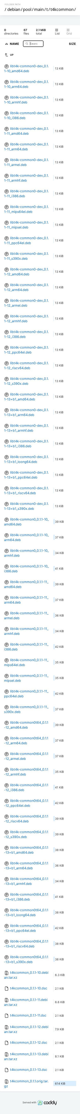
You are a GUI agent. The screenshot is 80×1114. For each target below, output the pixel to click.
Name (15, 43)
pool (27, 9)
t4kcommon (62, 9)
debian (13, 9)
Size (72, 43)
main (39, 9)
